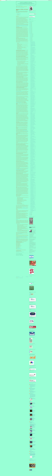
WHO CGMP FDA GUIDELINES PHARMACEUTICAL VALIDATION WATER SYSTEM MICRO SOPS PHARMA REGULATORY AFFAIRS (33, 425)
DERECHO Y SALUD (32, 405)
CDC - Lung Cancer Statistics (32, 173)
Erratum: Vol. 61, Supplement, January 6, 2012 (32, 94)
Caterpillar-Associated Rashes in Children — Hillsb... (33, 98)
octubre (31, 35)
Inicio (22, 276)
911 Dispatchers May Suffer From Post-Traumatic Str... (33, 75)
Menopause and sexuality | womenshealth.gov (32, 55)
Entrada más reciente (17, 276)
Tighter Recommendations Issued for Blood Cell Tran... (33, 152)
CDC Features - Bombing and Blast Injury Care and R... (32, 123)
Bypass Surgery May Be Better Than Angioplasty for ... (32, 153)
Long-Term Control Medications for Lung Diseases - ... (33, 87)
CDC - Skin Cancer (31, 171)
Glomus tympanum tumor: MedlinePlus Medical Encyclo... (32, 107)
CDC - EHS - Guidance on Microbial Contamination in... (33, 84)
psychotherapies (17, 102)
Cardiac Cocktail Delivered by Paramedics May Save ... (32, 149)
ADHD (23, 97)
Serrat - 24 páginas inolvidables (33, 437)
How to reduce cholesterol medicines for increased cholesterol (33, 457)
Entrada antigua (27, 276)
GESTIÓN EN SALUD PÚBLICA (33, 384)
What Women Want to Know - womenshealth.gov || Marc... (32, 42)
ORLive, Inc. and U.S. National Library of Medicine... (32, 76)
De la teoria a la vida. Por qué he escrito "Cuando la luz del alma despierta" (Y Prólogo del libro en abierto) (33, 415)
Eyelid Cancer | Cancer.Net (32, 41)
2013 (30, 32)
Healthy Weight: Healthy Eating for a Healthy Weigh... (33, 167)
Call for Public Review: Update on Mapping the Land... (33, 79)
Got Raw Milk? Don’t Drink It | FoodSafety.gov (32, 199)
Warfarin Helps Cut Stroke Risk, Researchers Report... (32, 145)
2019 (30, 27)
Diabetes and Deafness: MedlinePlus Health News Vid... (33, 138)
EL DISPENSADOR (31, 393)
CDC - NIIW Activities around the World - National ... (33, 176)
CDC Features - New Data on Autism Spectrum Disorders (32, 117)
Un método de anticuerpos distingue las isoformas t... (32, 85)
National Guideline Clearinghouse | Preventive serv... (33, 187)
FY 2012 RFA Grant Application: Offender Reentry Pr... (33, 109)
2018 (30, 28)
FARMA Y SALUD (31, 451)
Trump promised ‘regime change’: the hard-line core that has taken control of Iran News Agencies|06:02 (32, 392)
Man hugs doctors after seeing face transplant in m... (33, 142)
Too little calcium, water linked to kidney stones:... (33, 62)
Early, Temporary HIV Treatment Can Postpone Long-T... (33, 48)
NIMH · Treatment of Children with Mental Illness (20, 7)
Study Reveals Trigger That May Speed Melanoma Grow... (33, 103)
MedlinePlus (24, 236)
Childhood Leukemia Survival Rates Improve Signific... (32, 71)
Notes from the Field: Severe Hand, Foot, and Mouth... (32, 95)
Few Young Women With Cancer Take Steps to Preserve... (33, 196)
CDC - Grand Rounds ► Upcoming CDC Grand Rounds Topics (33, 177)
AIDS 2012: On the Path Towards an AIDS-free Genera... (33, 132)
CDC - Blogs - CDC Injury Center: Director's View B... (33, 155)
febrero (31, 211)
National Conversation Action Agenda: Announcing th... (32, 83)
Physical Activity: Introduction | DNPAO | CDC (33, 168)
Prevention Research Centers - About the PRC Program (32, 159)
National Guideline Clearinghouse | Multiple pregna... (33, 194)
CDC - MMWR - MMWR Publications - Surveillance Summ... (32, 134)
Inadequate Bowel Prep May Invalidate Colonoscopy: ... (32, 67)
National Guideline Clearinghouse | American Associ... (33, 186)
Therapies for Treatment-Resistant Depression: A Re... (33, 56)
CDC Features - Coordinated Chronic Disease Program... (32, 115)
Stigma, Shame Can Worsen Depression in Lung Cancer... (32, 69)
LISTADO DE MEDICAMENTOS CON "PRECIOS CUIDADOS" (32, 452)
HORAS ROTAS (31, 409)
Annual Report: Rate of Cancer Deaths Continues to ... (32, 72)
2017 (30, 29)
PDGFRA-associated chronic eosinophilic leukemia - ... (32, 164)
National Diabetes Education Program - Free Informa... (32, 201)
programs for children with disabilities (19, 169)
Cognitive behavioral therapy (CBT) (19, 91)
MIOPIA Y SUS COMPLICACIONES (34, 430)
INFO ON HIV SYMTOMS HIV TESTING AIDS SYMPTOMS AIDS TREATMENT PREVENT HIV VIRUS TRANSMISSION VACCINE (32, 454)
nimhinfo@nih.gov (20, 233)
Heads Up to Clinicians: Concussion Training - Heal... (32, 161)
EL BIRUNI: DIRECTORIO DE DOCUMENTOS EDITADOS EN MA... (32, 45)
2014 (30, 31)
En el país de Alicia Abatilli (32, 398)
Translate (33, 17)
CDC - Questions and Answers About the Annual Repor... (32, 47)
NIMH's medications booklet (25, 130)
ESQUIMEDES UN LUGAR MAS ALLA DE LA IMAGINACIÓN (33, 444)
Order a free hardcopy (19, 13)
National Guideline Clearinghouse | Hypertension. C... (33, 190)
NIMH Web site (24, 207)
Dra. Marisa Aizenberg (32, 417)
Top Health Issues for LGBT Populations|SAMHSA (32, 179)
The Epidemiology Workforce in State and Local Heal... (33, 99)
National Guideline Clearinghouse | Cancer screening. (33, 195)
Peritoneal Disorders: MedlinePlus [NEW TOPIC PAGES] (33, 49)
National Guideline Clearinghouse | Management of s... (33, 191)
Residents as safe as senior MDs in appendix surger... (33, 148)
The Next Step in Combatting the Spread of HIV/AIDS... (33, 52)
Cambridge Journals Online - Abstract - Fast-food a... (32, 136)
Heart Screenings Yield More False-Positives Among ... (32, 151)
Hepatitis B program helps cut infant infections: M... (32, 144)
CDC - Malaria (31, 90)
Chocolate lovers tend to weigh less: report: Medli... (32, 207)
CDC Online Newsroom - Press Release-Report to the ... (32, 174)
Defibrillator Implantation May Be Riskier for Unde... (33, 147)
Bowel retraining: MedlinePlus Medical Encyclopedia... (32, 58)
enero (30, 212)
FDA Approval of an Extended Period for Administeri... (32, 97)
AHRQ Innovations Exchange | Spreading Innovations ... (32, 113)
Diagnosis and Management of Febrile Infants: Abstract (32, 127)
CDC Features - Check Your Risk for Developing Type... (33, 122)
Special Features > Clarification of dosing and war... (33, 165)
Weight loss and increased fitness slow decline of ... (33, 183)
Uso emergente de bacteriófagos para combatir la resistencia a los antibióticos (33, 403)
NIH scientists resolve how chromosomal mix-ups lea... (32, 182)
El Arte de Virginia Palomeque (32, 433)
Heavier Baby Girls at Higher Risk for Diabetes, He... (33, 65)
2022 (30, 25)
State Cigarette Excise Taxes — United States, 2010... (32, 101)
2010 (30, 214)
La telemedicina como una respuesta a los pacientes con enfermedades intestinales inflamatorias (33, 419)
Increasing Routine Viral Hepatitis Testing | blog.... (33, 111)
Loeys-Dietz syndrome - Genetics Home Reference (33, 160)
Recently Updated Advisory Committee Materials (32, 80)
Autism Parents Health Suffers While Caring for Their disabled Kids (34, 442)
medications (20, 102)
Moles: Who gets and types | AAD (33, 89)
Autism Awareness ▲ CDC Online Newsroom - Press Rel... (33, 124)
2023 (30, 24)
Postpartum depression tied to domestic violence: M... (32, 64)
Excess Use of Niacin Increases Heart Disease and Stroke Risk (33, 427)
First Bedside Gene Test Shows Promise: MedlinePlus (32, 68)
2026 (30, 22)
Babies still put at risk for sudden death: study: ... (33, 209)
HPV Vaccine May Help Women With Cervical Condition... (32, 141)
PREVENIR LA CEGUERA (32, 429)
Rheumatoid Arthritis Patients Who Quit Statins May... (32, 108)
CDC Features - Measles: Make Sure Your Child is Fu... (32, 119)
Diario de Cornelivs (31, 413)
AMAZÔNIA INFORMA (32, 448)
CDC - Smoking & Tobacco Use (32, 166)
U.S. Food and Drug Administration (25, 208)
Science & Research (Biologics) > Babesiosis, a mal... (33, 140)
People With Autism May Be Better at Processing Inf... (32, 206)
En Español (26, 236)
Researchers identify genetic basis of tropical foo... (33, 73)
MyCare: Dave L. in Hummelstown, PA (32, 126)
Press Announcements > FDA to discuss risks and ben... (32, 105)
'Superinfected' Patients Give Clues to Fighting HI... (32, 60)
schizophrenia (18, 26)
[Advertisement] (20, 272)
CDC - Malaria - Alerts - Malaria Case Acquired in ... (32, 91)
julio (30, 37)
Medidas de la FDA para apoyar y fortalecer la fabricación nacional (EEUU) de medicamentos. (32, 389)
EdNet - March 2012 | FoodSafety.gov (32, 130)
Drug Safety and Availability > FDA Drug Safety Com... (32, 203)
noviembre (31, 34)
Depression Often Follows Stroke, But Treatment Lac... (33, 61)
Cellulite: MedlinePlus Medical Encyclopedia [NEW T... (32, 51)
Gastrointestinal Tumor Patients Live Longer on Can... (32, 81)
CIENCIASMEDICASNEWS (26, 2)
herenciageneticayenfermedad (32, 388)
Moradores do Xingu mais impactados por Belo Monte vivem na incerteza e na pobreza (32, 449)
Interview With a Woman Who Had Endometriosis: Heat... (32, 43)
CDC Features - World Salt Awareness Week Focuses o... (32, 116)
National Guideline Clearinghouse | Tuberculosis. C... (33, 192)
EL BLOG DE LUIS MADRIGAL (31, 422)
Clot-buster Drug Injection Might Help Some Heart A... (33, 210)
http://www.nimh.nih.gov (20, 248)
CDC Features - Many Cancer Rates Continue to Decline (32, 120)
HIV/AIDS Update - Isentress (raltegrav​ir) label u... (32, 131)
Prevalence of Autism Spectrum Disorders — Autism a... (32, 128)
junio (30, 38)
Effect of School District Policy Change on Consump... (32, 156)
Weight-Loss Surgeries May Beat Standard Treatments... (33, 198)
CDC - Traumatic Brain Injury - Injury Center (32, 157)
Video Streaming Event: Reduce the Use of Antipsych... (33, 184)
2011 (30, 213)
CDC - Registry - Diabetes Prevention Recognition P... (32, 202)
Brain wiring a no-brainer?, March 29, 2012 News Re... (33, 102)
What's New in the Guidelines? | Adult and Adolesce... (32, 180)
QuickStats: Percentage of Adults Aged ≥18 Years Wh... (33, 92)
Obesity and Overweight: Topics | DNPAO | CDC (33, 170)
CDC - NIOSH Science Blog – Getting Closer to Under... (32, 77)
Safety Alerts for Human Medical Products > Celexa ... (33, 205)
